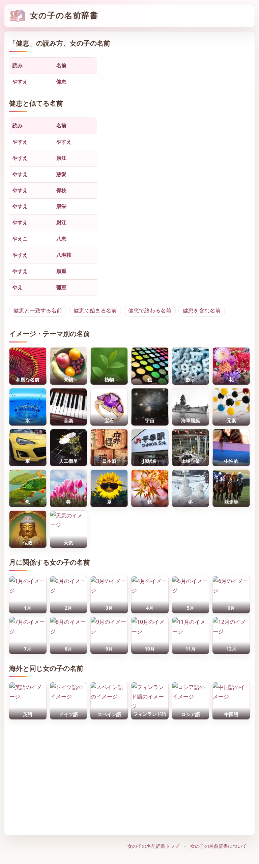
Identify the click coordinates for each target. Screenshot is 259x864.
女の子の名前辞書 (64, 15)
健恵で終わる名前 (149, 310)
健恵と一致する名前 (37, 310)
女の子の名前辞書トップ (153, 846)
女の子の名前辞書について (218, 846)
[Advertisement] (130, 775)
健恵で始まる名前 (95, 310)
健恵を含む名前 (202, 310)
